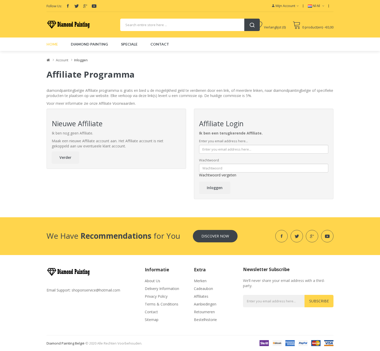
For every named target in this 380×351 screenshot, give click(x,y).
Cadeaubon (203, 288)
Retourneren (204, 311)
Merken (200, 280)
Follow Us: (54, 6)
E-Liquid (280, 36)
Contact (151, 311)
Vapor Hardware (284, 21)
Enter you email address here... (223, 141)
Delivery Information (162, 288)
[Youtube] (94, 6)
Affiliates (201, 296)
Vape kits (289, 28)
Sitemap (151, 319)
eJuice (293, 12)
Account (62, 60)
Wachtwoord (209, 160)
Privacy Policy (156, 296)
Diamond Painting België (66, 343)
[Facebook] (68, 6)
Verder (65, 157)
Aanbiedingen (205, 304)
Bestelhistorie (205, 319)
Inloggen (81, 60)
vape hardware (284, 10)
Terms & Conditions (161, 304)
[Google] (85, 6)
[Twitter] (76, 6)
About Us (152, 280)
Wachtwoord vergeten (217, 175)
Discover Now (215, 236)
